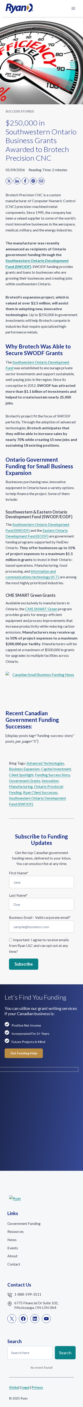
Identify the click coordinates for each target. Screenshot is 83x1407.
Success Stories (20, 111)
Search (65, 1352)
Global (14, 1387)
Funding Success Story (52, 775)
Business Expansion (24, 769)
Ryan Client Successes (40, 792)
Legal (25, 1387)
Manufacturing (21, 786)
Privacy (37, 1387)
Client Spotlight (21, 775)
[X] (9, 181)
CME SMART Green (41, 609)
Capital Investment (56, 769)
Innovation (50, 780)
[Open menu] (73, 8)
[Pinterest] (33, 181)
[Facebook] (25, 181)
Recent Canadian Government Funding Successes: (32, 720)
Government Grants (24, 780)
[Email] (41, 181)
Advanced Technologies (45, 763)
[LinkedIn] (17, 181)
